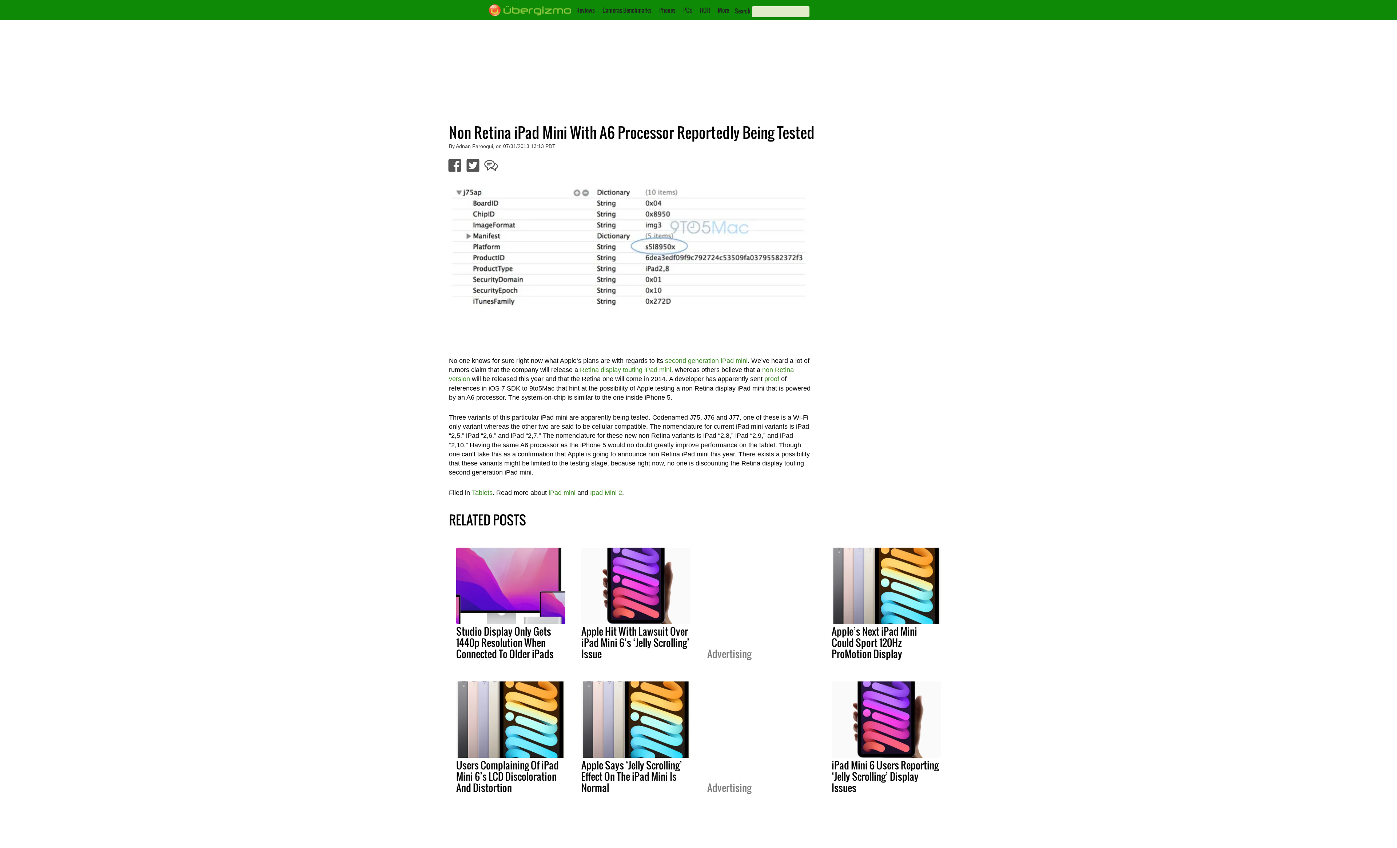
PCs (687, 10)
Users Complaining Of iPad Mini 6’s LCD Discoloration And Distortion (507, 776)
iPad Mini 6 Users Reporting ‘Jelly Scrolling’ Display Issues (885, 776)
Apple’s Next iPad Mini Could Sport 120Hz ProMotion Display (874, 642)
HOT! (705, 10)
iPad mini (562, 492)
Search (743, 11)
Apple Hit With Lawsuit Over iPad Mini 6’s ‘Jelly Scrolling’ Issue (635, 642)
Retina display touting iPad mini (625, 369)
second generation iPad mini (706, 360)
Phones (667, 10)
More (723, 10)
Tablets (482, 492)
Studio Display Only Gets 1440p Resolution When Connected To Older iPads (505, 642)
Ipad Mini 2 (606, 492)
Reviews (585, 10)
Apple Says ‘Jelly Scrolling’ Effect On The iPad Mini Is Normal (631, 776)
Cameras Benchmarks (627, 10)
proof (771, 379)
